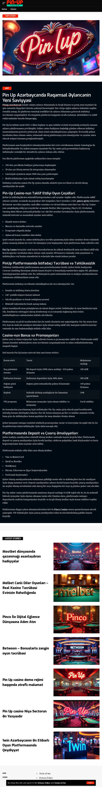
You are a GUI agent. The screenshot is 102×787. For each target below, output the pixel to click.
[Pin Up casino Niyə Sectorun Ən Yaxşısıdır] (76, 714)
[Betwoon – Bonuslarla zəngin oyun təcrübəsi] (76, 651)
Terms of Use (60, 783)
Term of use (45, 773)
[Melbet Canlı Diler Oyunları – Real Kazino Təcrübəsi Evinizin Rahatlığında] (76, 588)
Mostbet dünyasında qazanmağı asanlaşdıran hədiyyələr (21, 556)
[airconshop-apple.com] (15, 3)
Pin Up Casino (9, 249)
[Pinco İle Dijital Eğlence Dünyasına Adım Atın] (76, 619)
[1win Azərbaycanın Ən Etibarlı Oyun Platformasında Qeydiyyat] (76, 745)
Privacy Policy (44, 783)
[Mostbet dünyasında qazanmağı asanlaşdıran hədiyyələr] (76, 556)
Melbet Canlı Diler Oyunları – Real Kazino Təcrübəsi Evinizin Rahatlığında (25, 588)
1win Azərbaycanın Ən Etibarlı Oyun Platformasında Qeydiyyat (25, 745)
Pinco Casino (61, 509)
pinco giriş (83, 200)
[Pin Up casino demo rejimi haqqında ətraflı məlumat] (76, 682)
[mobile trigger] (4, 3)
